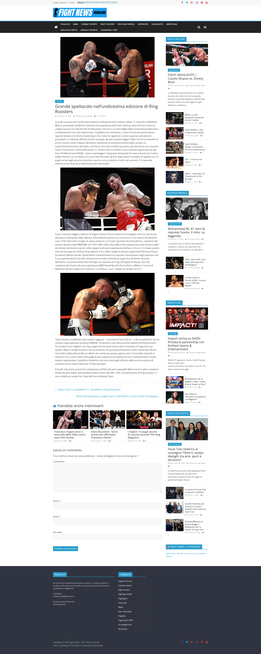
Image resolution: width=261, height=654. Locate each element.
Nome (57, 500)
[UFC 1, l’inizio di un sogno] (175, 158)
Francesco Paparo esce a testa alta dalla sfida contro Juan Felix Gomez (70, 434)
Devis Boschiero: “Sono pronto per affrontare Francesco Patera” (104, 434)
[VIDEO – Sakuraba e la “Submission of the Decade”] (175, 172)
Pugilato (65, 24)
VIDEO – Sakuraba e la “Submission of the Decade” (195, 176)
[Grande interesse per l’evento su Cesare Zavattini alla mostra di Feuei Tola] (175, 502)
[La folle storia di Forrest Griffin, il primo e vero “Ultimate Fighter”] (175, 276)
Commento (59, 461)
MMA (75, 24)
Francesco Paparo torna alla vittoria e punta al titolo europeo (101, 4)
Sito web (57, 532)
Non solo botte (69, 30)
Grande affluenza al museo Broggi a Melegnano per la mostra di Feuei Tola (194, 525)
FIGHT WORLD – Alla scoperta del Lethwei (194, 131)
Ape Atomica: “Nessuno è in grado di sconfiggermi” (195, 397)
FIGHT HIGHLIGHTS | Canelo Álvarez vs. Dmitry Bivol (185, 78)
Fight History (107, 24)
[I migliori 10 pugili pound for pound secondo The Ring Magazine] (144, 411)
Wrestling (171, 24)
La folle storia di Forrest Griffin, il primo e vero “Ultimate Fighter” (195, 281)
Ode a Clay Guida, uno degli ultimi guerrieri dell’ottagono (195, 262)
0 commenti (101, 116)
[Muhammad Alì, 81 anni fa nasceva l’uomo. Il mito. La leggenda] (187, 199)
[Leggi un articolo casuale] (205, 27)
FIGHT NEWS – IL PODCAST (185, 546)
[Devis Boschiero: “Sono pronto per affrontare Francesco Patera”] (107, 411)
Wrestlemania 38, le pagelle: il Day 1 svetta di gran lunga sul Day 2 (195, 381)
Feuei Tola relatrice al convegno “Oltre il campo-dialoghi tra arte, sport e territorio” (186, 454)
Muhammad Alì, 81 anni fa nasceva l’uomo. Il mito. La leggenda (186, 232)
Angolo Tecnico (89, 30)
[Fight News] (56, 27)
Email (56, 516)
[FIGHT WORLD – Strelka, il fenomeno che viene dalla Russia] (175, 143)
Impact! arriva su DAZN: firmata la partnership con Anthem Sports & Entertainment (186, 343)
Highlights (157, 24)
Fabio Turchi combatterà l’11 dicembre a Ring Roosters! (87, 389)
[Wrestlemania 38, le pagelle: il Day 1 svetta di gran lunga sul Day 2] (175, 377)
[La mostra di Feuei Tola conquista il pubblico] (175, 488)
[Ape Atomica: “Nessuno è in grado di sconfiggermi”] (175, 392)
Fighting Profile (126, 24)
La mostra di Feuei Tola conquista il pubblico (195, 490)
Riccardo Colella (193, 239)
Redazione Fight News (84, 116)
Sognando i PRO (109, 30)
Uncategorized (124, 624)
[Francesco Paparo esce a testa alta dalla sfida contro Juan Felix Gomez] (70, 411)
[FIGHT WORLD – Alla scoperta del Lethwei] (175, 128)
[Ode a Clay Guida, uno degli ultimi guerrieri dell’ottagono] (175, 258)
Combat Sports (89, 24)
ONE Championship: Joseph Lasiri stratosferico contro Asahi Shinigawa (118, 396)
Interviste (143, 24)
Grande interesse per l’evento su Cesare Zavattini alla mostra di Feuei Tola (195, 507)
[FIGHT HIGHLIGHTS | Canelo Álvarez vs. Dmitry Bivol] (187, 45)
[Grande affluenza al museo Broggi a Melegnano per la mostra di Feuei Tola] (175, 520)
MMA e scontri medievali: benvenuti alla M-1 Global (194, 117)
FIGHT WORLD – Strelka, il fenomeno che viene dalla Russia (195, 147)
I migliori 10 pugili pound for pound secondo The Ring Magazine (144, 434)
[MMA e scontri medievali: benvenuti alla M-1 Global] (175, 113)
